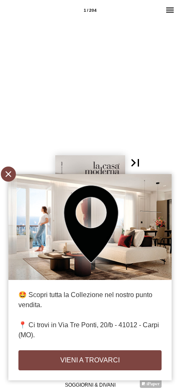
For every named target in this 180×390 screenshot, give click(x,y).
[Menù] (170, 10)
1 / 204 (90, 10)
